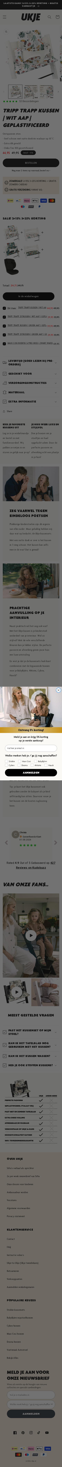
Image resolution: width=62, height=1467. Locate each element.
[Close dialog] (58, 690)
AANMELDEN (31, 772)
